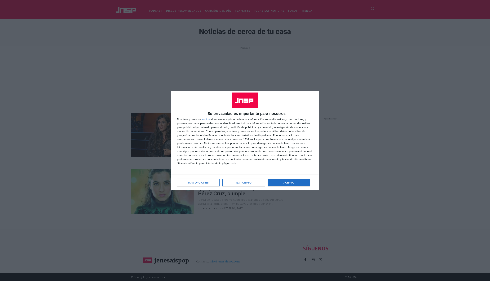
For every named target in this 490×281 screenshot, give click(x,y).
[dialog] (245, 140)
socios (206, 119)
